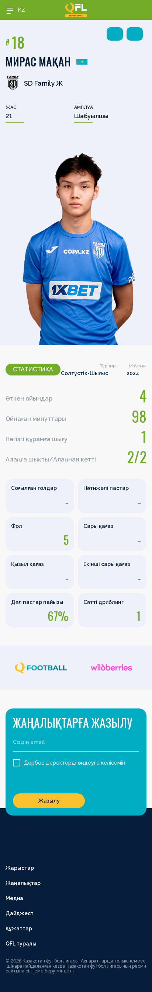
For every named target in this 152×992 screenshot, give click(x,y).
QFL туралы (21, 944)
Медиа (14, 898)
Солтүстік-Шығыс (84, 373)
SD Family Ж (43, 83)
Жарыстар (20, 868)
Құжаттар (19, 928)
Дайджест (20, 913)
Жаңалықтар (23, 883)
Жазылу (49, 801)
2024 (133, 373)
